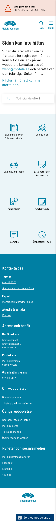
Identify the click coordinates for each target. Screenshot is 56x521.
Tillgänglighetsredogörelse (17, 402)
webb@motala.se (15, 69)
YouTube (6, 474)
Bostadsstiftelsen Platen (16, 419)
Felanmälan (14, 208)
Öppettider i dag (42, 241)
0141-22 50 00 (9, 282)
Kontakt (6, 315)
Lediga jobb (42, 134)
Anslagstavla (42, 208)
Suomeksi (14, 241)
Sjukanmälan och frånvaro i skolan (14, 136)
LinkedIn (7, 468)
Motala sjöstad (10, 425)
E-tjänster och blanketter (42, 173)
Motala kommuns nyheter (16, 456)
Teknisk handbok (11, 431)
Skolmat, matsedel (14, 171)
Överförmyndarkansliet (15, 437)
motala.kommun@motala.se (17, 301)
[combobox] (32, 98)
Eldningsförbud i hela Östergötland (30, 10)
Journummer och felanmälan (18, 288)
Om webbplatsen (11, 396)
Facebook (7, 462)
